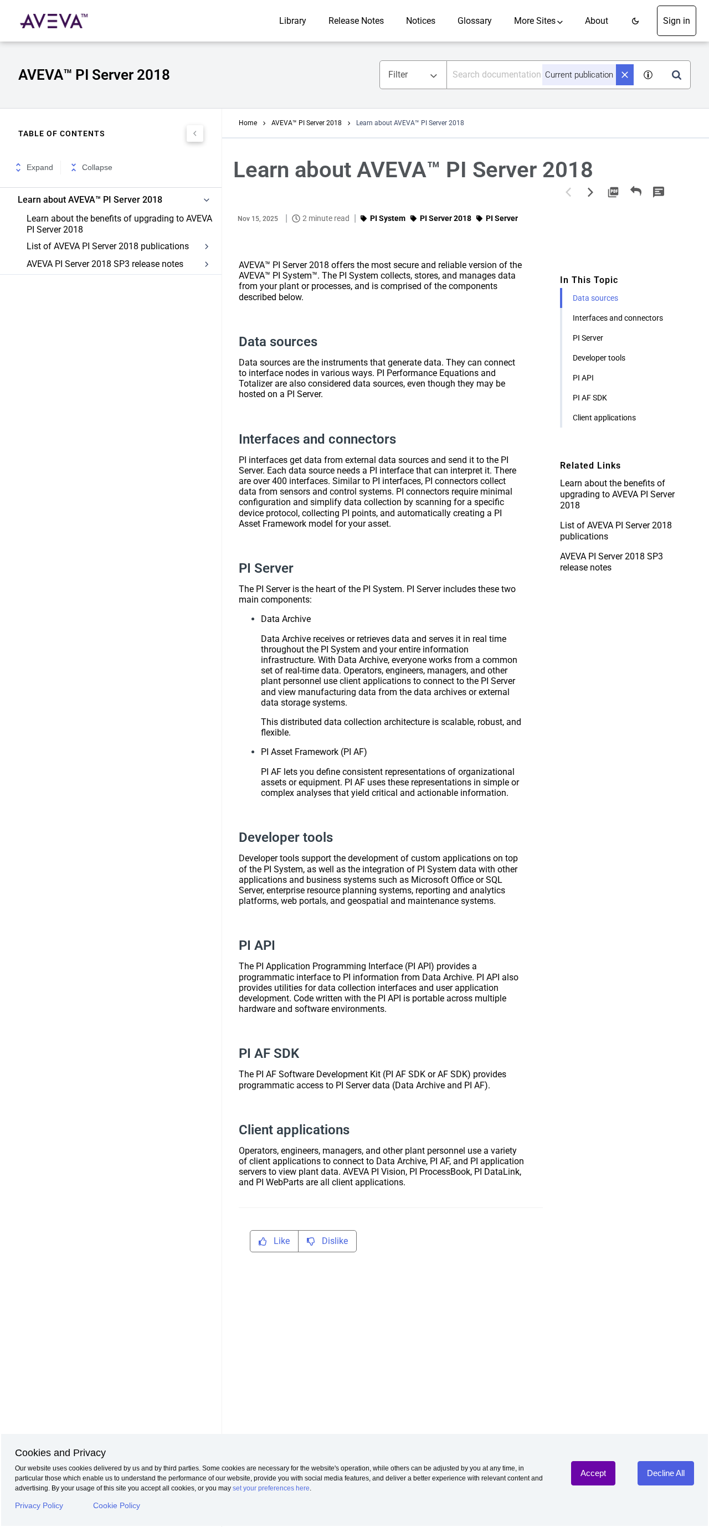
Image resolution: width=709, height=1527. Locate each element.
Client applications (604, 417)
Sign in (676, 21)
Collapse (97, 167)
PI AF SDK (590, 397)
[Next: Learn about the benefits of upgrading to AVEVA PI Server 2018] (590, 192)
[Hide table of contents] (195, 133)
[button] (635, 21)
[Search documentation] (676, 75)
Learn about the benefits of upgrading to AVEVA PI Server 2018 (119, 224)
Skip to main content (46, 12)
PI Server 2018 (445, 218)
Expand (40, 167)
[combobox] (541, 74)
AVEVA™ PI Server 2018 (306, 123)
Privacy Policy (39, 1505)
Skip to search (126, 12)
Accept (593, 1473)
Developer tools (599, 357)
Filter (398, 74)
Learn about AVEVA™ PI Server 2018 (90, 200)
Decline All (666, 1473)
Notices (420, 21)
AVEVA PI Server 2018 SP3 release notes (105, 264)
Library (292, 21)
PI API (583, 377)
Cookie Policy (116, 1505)
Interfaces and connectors (618, 317)
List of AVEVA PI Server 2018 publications (108, 246)
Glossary (475, 21)
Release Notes (356, 21)
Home (248, 123)
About (596, 21)
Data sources (595, 298)
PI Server (588, 337)
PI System (387, 218)
